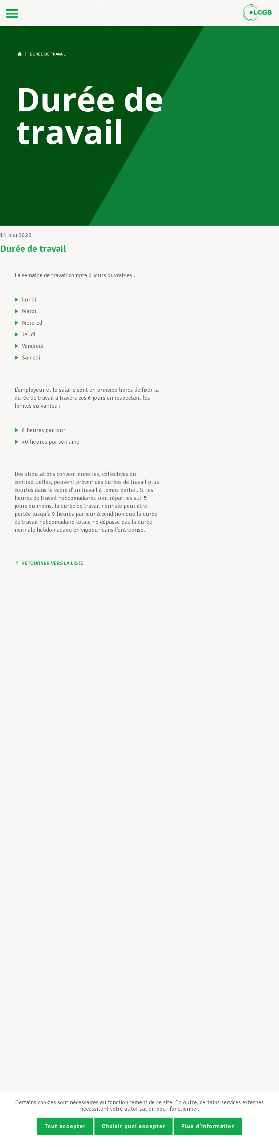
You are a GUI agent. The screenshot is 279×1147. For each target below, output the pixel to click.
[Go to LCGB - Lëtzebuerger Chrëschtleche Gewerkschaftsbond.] (20, 54)
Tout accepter (65, 1126)
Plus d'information (208, 1126)
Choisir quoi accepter (133, 1126)
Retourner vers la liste (52, 563)
